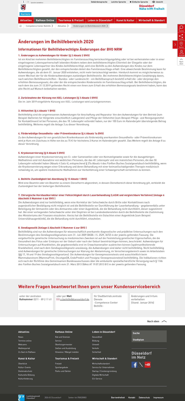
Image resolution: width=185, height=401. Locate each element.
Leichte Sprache (118, 2)
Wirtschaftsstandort (101, 363)
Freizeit (58, 363)
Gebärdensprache (99, 2)
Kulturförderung (25, 378)
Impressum (158, 397)
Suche (136, 333)
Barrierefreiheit (118, 397)
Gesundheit (97, 337)
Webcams (22, 344)
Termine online (24, 340)
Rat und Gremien (62, 337)
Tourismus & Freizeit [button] (71, 20)
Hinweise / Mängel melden (67, 352)
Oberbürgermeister (63, 344)
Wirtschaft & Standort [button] (152, 20)
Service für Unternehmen (103, 367)
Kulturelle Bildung (26, 374)
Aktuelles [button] (26, 20)
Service (58, 340)
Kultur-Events (24, 367)
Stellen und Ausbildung (65, 348)
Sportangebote (61, 367)
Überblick (22, 363)
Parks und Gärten (63, 371)
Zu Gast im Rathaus (26, 352)
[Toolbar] (175, 44)
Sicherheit (96, 352)
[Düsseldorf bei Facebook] (134, 365)
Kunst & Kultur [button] (125, 20)
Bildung (95, 340)
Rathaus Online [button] (45, 20)
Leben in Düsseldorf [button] (100, 20)
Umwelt (95, 344)
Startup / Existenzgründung (104, 371)
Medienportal (24, 348)
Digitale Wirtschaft (100, 374)
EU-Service (97, 378)
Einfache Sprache (139, 2)
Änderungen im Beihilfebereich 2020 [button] (89, 26)
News (20, 337)
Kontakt (131, 397)
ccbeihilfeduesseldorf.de (74, 299)
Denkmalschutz (25, 371)
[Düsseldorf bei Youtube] (148, 365)
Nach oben (153, 321)
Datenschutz (144, 397)
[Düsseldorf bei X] (141, 365)
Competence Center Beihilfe (38, 26)
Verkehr (95, 348)
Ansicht (159, 2)
